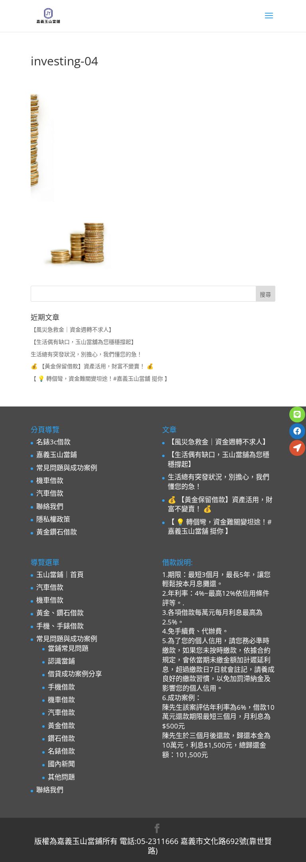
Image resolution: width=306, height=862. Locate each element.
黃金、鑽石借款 (60, 612)
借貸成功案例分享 (75, 673)
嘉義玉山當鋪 (56, 454)
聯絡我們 (49, 506)
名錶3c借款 (53, 441)
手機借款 (61, 686)
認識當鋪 (61, 661)
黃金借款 (61, 725)
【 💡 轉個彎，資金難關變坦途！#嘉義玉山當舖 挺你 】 (100, 378)
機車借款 (49, 480)
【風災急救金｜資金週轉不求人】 (72, 329)
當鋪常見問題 (68, 648)
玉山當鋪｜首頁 (60, 574)
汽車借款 (49, 493)
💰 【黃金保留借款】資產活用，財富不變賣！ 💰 (92, 366)
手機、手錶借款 (60, 625)
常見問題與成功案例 (66, 467)
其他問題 (61, 776)
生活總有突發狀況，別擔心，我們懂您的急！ (86, 354)
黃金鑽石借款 (56, 531)
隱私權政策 (53, 519)
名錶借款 (61, 751)
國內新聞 (61, 763)
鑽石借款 (61, 738)
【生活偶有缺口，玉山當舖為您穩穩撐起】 (84, 342)
